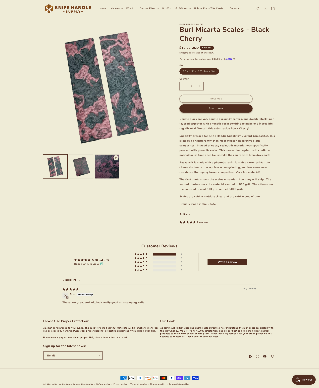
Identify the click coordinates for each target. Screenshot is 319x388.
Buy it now (216, 108)
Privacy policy (120, 384)
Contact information (179, 384)
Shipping (184, 52)
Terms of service (138, 384)
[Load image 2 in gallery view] (81, 166)
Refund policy (103, 384)
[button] (116, 8)
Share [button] (186, 214)
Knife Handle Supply (62, 384)
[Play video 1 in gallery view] (107, 166)
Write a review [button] (227, 262)
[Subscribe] (98, 355)
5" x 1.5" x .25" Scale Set (201, 72)
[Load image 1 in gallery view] (55, 166)
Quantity (184, 78)
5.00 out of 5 (100, 260)
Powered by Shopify (83, 384)
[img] (70, 289)
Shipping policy (158, 384)
